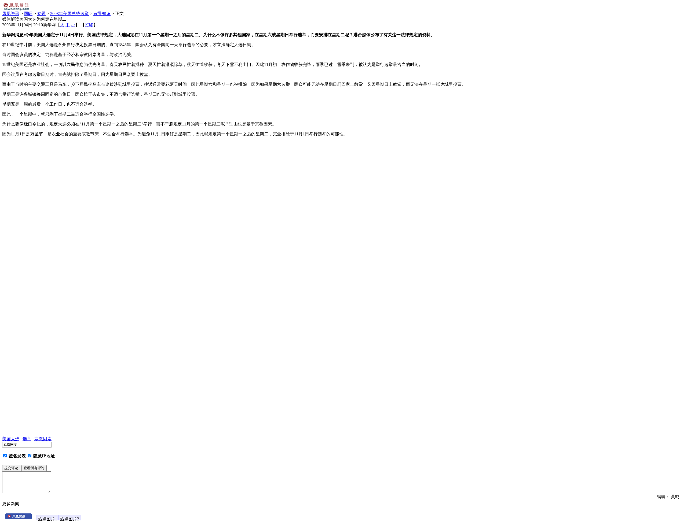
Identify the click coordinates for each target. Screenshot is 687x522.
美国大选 (10, 438)
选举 (27, 438)
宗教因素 (43, 438)
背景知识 (102, 13)
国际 (28, 13)
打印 (89, 25)
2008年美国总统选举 (69, 13)
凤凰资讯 (10, 13)
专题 (41, 13)
